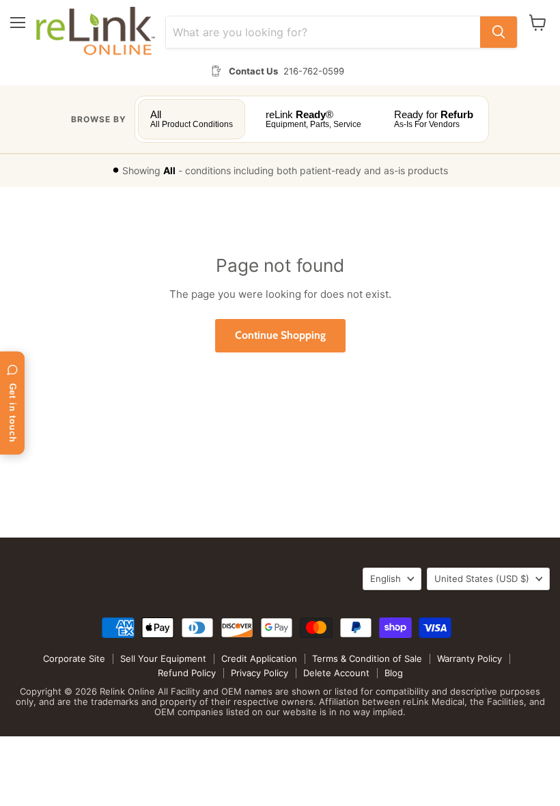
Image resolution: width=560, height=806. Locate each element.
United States (481, 578)
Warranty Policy (469, 658)
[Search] (498, 32)
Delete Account (336, 672)
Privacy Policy (259, 672)
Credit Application (259, 658)
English (385, 578)
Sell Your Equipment (163, 658)
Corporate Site (74, 658)
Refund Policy (187, 672)
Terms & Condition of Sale (367, 658)
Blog (393, 672)
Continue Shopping (280, 335)
